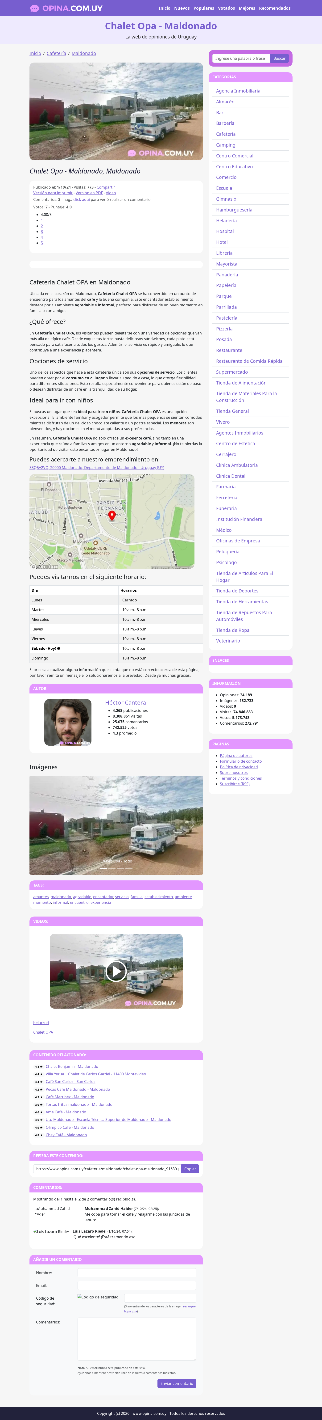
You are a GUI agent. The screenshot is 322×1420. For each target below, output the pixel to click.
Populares (204, 8)
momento (42, 902)
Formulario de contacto (241, 761)
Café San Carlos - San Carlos (70, 1081)
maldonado (61, 896)
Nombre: (44, 1272)
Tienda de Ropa (233, 630)
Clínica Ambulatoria (237, 465)
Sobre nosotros (234, 772)
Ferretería (226, 497)
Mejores (247, 8)
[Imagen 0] (103, 868)
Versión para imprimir (53, 192)
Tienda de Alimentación (241, 383)
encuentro (79, 902)
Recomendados (275, 8)
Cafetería (56, 53)
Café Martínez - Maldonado (70, 1096)
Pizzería (224, 328)
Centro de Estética (235, 443)
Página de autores (236, 755)
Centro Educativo (234, 166)
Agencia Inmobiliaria (238, 91)
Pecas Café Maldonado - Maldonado (78, 1089)
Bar (219, 112)
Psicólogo (226, 562)
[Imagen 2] (120, 868)
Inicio (164, 8)
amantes (41, 896)
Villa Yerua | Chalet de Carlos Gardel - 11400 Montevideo (96, 1074)
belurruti (41, 1022)
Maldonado (84, 53)
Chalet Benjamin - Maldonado (72, 1066)
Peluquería (227, 551)
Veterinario (228, 641)
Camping (225, 145)
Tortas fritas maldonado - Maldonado (79, 1104)
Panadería (227, 274)
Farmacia (226, 486)
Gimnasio (226, 199)
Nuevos (182, 8)
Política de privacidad (239, 766)
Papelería (226, 285)
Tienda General (232, 411)
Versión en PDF (89, 192)
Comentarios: (48, 1322)
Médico (224, 530)
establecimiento (158, 896)
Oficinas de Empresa (238, 540)
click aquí (81, 199)
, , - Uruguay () (96, 467)
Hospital (225, 231)
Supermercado (232, 372)
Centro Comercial (234, 155)
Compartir (106, 187)
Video (111, 192)
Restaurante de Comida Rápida (249, 361)
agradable (82, 896)
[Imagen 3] (128, 868)
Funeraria (226, 508)
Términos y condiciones (241, 778)
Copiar (190, 1168)
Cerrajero (226, 454)
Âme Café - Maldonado (66, 1112)
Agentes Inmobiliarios (239, 433)
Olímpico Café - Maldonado (70, 1127)
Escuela (224, 188)
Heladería (226, 220)
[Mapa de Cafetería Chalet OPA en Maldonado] (111, 521)
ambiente (183, 896)
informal (60, 902)
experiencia (101, 902)
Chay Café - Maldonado (66, 1134)
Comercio (226, 177)
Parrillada (226, 307)
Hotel (222, 242)
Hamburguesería (234, 210)
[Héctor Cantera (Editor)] (67, 722)
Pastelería (226, 318)
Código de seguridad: (45, 1301)
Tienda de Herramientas (242, 601)
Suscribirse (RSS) (235, 783)
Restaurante (229, 350)
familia (137, 896)
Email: (41, 1285)
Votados (226, 8)
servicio (122, 896)
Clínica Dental (230, 476)
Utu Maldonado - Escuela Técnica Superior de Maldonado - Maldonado (108, 1119)
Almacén (225, 101)
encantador (103, 896)
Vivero (223, 422)
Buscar (279, 58)
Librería (224, 253)
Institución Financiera (239, 519)
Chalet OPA (43, 1032)
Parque (224, 296)
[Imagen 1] (112, 868)
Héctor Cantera (125, 702)
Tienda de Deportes (237, 590)
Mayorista (226, 264)
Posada (224, 339)
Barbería (225, 123)
